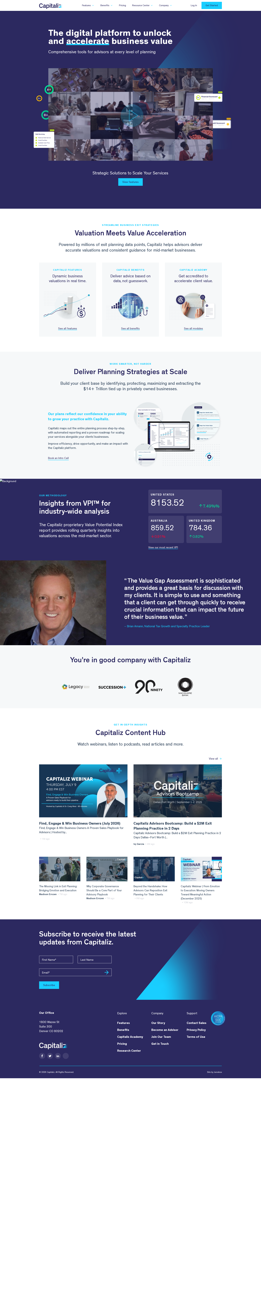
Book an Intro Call (58, 458)
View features (130, 182)
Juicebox (218, 1072)
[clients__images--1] (75, 687)
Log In (194, 5)
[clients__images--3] (149, 687)
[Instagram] (66, 1056)
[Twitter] (50, 1056)
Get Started (212, 5)
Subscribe (49, 985)
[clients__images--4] (185, 686)
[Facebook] (42, 1056)
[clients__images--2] (112, 687)
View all (213, 758)
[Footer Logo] (54, 1044)
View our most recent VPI (163, 547)
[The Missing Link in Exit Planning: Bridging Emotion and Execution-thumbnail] (59, 869)
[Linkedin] (58, 1056)
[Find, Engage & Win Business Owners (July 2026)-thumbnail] (83, 790)
